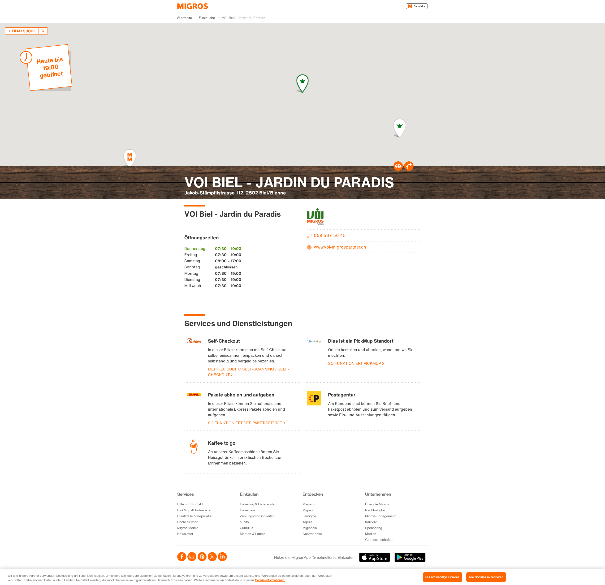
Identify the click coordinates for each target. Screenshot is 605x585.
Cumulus (246, 528)
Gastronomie (312, 534)
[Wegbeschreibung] (409, 169)
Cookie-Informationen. (270, 580)
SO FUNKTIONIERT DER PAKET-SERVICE (245, 423)
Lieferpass (247, 510)
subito (244, 522)
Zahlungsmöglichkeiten (257, 516)
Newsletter (185, 534)
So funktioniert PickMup (354, 363)
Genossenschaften (379, 540)
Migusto (308, 510)
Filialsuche (24, 31)
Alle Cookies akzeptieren (486, 577)
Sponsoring (373, 528)
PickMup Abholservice (194, 510)
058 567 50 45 (330, 235)
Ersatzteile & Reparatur (194, 516)
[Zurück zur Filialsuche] (43, 30)
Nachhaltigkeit (375, 510)
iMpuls (307, 522)
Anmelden (420, 6)
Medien (370, 534)
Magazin (308, 504)
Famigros (309, 516)
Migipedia (309, 528)
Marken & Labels (252, 534)
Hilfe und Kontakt (190, 504)
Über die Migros (377, 504)
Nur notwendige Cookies (442, 577)
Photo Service (187, 522)
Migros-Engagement (380, 516)
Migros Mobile (187, 528)
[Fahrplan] (398, 169)
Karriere (371, 522)
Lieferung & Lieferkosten (258, 504)
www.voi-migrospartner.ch (340, 247)
